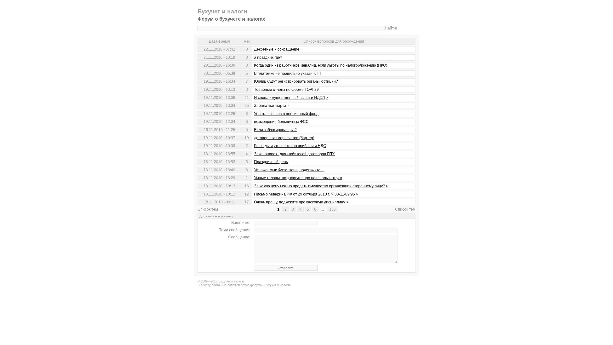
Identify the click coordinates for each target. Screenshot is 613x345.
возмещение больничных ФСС (281, 122)
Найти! (391, 28)
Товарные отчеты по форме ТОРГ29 (286, 89)
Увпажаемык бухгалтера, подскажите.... (289, 170)
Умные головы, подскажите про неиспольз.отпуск (298, 178)
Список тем (208, 209)
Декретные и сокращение (276, 49)
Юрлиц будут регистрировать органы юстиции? (296, 81)
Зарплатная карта (270, 106)
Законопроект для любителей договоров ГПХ (294, 154)
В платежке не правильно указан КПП (287, 73)
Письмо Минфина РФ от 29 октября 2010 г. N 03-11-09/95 (304, 194)
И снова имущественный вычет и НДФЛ (289, 98)
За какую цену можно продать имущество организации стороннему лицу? (319, 186)
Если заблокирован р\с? (275, 130)
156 (332, 209)
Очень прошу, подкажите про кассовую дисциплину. (300, 202)
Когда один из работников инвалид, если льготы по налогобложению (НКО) (320, 65)
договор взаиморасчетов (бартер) (284, 138)
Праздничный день (271, 162)
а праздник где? (268, 57)
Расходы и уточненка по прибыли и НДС (290, 146)
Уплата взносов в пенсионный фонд (286, 114)
